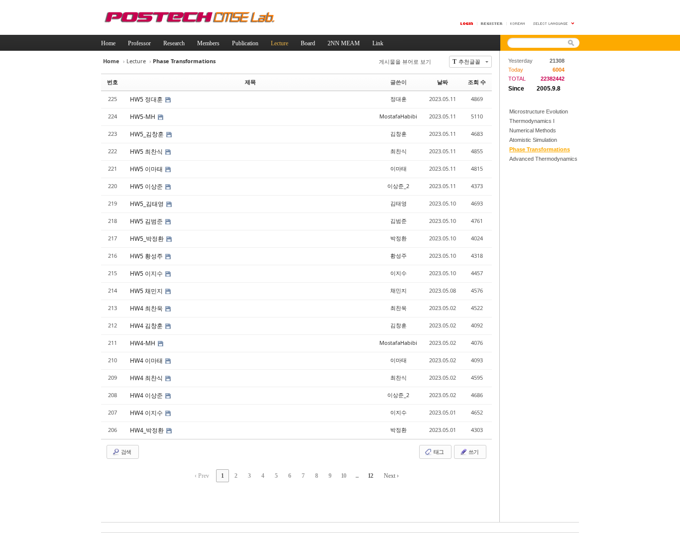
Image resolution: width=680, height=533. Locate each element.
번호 (112, 82)
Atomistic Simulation (533, 140)
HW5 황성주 (147, 256)
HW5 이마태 (147, 169)
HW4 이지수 (147, 413)
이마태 (398, 168)
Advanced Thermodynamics (543, 159)
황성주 (398, 255)
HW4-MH (143, 343)
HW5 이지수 (147, 273)
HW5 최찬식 (147, 151)
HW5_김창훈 (147, 134)
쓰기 (472, 451)
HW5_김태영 (147, 204)
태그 (438, 451)
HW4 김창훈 (147, 325)
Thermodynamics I (532, 121)
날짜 (442, 82)
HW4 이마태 (147, 360)
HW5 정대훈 (147, 99)
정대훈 (398, 99)
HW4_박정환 (147, 430)
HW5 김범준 (147, 221)
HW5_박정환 (147, 238)
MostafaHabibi (398, 116)
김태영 (398, 203)
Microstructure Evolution (538, 111)
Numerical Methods (532, 130)
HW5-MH (143, 116)
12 (370, 475)
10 (343, 475)
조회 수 (477, 82)
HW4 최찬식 (147, 378)
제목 (250, 82)
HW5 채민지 (147, 291)
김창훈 (398, 133)
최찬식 (398, 151)
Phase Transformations (539, 149)
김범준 (398, 220)
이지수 (398, 273)
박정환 (398, 238)
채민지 (398, 290)
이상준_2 (398, 186)
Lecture (136, 61)
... (356, 475)
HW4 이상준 (147, 395)
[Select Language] (554, 23)
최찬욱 (398, 308)
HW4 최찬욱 (147, 308)
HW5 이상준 (147, 186)
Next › (391, 475)
